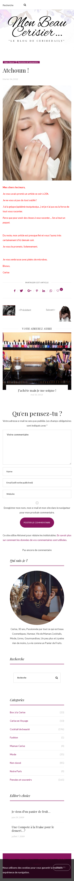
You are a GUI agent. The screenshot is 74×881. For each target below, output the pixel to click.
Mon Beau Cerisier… (37, 28)
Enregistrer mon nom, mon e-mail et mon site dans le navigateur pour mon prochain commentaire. (37, 510)
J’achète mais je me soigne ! (37, 390)
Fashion (14, 737)
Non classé (9, 62)
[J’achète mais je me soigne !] (37, 361)
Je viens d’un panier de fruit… (31, 811)
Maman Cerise (17, 746)
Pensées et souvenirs (28, 62)
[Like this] (58, 290)
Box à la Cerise (17, 712)
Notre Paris (16, 771)
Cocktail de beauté (20, 729)
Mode (13, 754)
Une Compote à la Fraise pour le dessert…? (33, 829)
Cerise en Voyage (19, 720)
